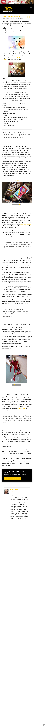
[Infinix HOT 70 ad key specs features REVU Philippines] (16, 42)
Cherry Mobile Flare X (25, 224)
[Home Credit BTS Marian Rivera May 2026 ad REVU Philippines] (16, 69)
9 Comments (20, 18)
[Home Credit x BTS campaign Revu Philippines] (17, 2)
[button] (31, 8)
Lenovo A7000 (7, 226)
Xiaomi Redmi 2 (22, 408)
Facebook (12, 491)
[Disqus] (40, 14)
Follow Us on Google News (12, 478)
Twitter (17, 491)
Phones (4, 18)
